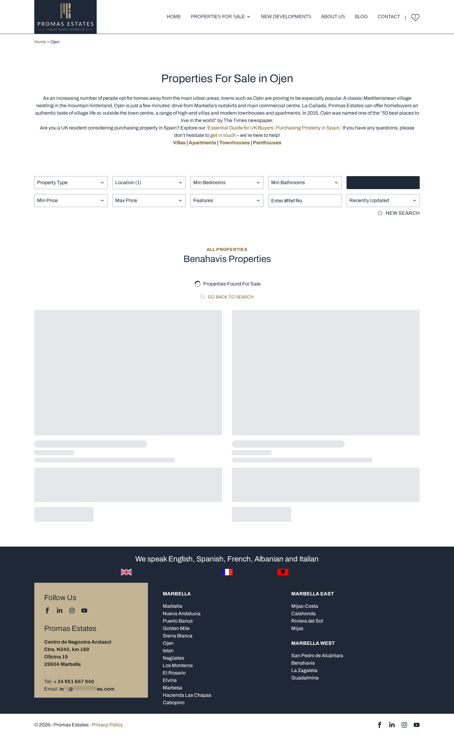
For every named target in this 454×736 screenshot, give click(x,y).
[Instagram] (72, 610)
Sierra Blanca (177, 635)
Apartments (202, 142)
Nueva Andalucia (181, 613)
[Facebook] (47, 610)
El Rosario (174, 672)
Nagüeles (173, 658)
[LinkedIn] (60, 610)
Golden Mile (176, 628)
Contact (389, 16)
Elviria (170, 680)
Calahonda (303, 613)
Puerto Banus (178, 621)
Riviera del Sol (307, 621)
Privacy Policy (107, 724)
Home (174, 16)
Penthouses (267, 142)
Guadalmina (305, 677)
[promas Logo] (65, 17)
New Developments (286, 16)
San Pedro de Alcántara (317, 655)
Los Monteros (178, 665)
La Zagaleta (304, 670)
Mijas (297, 628)
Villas (179, 142)
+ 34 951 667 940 (73, 681)
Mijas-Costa (304, 606)
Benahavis (303, 663)
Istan (168, 650)
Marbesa (172, 687)
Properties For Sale (218, 16)
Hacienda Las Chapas (187, 695)
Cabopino (173, 702)
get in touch (223, 135)
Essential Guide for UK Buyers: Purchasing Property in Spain (273, 127)
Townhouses (234, 142)
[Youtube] (84, 610)
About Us (333, 16)
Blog (361, 16)
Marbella (172, 606)
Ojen (168, 643)
